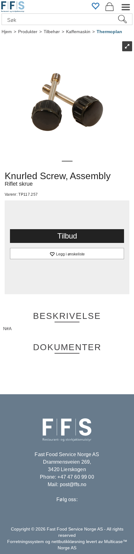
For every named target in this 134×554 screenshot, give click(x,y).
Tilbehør (52, 31)
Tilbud (67, 236)
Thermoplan (109, 31)
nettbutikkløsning (68, 541)
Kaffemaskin (78, 31)
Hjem (7, 31)
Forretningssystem (25, 541)
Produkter (27, 31)
